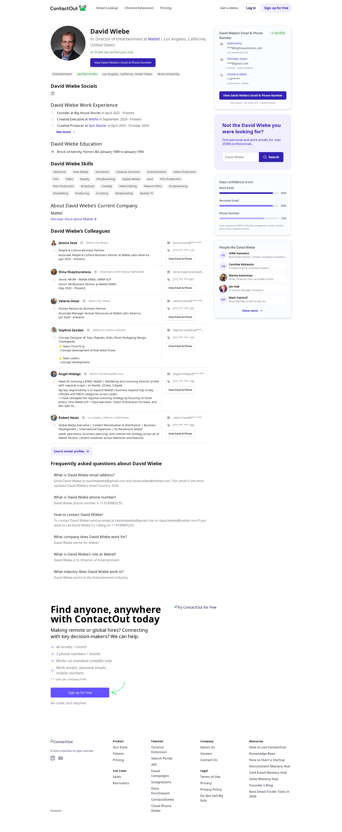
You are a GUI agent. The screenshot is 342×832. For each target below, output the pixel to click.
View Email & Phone (180, 258)
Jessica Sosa (68, 243)
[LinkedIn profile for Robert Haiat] (83, 417)
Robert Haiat (69, 418)
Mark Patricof (238, 297)
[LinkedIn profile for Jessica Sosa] (82, 243)
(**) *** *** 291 (183, 308)
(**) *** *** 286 (183, 425)
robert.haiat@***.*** (187, 417)
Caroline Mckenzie (241, 264)
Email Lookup (107, 8)
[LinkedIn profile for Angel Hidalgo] (85, 374)
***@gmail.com (237, 63)
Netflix (93, 119)
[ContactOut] (69, 7)
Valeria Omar (69, 301)
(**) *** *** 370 (183, 337)
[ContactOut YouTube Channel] (60, 782)
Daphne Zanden (71, 330)
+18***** (233, 79)
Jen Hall (234, 286)
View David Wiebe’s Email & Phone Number (252, 95)
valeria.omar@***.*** (187, 301)
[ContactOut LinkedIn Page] (52, 782)
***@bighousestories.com (244, 48)
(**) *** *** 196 (183, 381)
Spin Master (98, 125)
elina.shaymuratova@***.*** (189, 272)
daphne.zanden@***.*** (189, 330)
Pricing (165, 8)
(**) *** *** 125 (183, 250)
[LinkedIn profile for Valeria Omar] (84, 301)
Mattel (154, 39)
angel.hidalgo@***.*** (188, 374)
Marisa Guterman (241, 275)
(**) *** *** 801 (183, 279)
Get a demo (229, 8)
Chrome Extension (139, 8)
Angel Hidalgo (70, 374)
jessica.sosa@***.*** (187, 243)
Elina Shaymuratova (75, 272)
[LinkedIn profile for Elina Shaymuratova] (95, 272)
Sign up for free (276, 8)
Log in (251, 8)
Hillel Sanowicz (239, 253)
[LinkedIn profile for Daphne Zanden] (88, 330)
